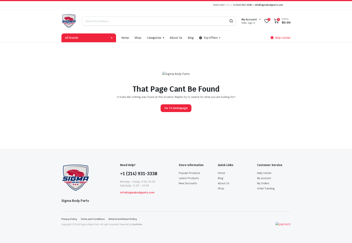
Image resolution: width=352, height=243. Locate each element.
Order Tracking (266, 188)
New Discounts (188, 183)
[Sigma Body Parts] (68, 21)
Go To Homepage (176, 108)
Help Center (264, 173)
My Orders (263, 183)
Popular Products (189, 173)
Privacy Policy (69, 219)
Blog (191, 37)
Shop (137, 37)
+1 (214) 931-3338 (242, 4)
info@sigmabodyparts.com (269, 4)
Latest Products (189, 178)
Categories (154, 37)
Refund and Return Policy (123, 219)
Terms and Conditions (93, 219)
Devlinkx (137, 224)
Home (125, 37)
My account (264, 178)
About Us (176, 37)
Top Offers (210, 37)
